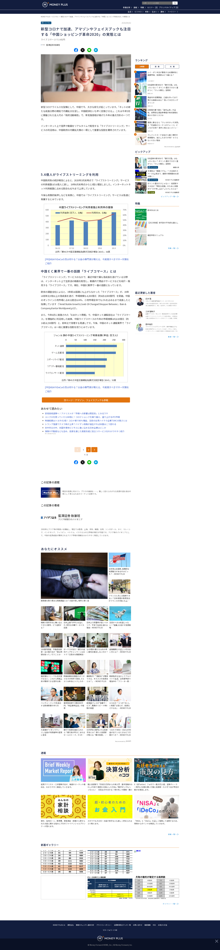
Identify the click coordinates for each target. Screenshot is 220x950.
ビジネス (138, 11)
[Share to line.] (89, 50)
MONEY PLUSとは (59, 925)
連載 (135, 7)
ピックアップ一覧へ (169, 196)
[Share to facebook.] (76, 50)
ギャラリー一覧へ (170, 904)
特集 (142, 7)
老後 (147, 11)
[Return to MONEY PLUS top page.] (55, 4)
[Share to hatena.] (96, 50)
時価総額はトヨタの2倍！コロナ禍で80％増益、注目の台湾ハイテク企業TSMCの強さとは (86, 420)
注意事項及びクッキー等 (122, 925)
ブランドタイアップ (168, 7)
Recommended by (120, 741)
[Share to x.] (83, 50)
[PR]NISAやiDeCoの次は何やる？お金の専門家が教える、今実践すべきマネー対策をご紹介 (87, 261)
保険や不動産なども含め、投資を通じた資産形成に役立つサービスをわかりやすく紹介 (84, 431)
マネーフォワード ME (110, 930)
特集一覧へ (172, 248)
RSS (154, 925)
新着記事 (126, 7)
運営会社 (70, 925)
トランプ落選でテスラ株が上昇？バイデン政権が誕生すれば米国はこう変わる (80, 424)
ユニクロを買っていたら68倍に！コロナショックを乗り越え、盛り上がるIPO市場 (82, 416)
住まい (154, 11)
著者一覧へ (172, 337)
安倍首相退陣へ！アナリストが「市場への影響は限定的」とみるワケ (76, 413)
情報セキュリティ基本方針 (85, 925)
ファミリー (171, 11)
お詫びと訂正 (162, 925)
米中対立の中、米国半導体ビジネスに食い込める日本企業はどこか (75, 427)
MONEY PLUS (45, 16)
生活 (129, 11)
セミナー (152, 7)
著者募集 (148, 925)
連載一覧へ (172, 834)
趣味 (162, 11)
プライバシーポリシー (104, 925)
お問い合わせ (137, 925)
